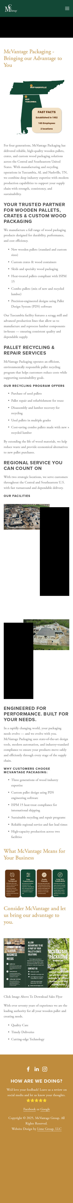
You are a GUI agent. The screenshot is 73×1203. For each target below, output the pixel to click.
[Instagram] (44, 1069)
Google (45, 1109)
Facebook (29, 1109)
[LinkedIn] (36, 1069)
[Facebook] (28, 1069)
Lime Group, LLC (49, 1129)
